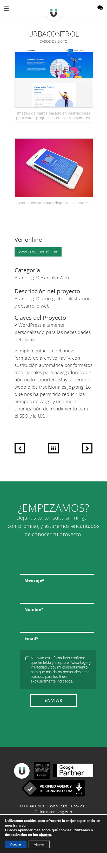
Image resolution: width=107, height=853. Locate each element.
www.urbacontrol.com (38, 252)
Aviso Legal (58, 806)
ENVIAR (53, 700)
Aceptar (15, 844)
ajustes (45, 835)
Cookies (77, 806)
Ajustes (39, 844)
